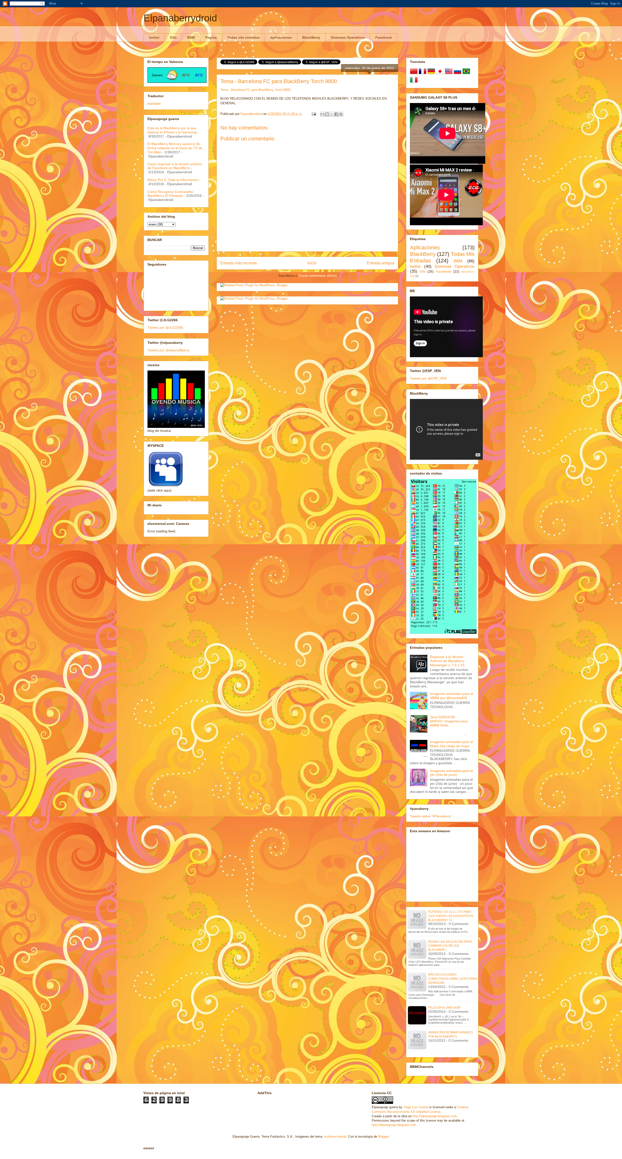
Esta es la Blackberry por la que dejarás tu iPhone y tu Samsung (172, 130)
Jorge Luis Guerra (415, 1107)
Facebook (383, 37)
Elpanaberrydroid (180, 18)
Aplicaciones (281, 37)
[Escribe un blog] (327, 114)
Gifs (173, 37)
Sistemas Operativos (348, 37)
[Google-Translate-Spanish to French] (422, 74)
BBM (191, 37)
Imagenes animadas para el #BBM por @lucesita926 (451, 696)
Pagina (211, 37)
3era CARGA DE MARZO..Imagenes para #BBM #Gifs (449, 721)
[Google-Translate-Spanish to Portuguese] (466, 74)
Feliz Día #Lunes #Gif (444, 1007)
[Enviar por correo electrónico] (322, 114)
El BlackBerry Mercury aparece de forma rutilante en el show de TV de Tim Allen (174, 148)
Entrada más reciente (238, 263)
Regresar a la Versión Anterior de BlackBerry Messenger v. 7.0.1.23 (447, 661)
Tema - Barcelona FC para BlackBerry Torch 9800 (255, 90)
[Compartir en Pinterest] (340, 114)
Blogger (383, 1136)
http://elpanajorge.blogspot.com (435, 1116)
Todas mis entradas (243, 37)
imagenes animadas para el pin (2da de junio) (451, 773)
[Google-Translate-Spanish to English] (449, 74)
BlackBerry (311, 37)
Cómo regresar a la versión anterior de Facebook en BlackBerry (174, 166)
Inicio (312, 263)
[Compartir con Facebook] (336, 114)
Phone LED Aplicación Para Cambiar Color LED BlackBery (450, 946)
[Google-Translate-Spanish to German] (431, 74)
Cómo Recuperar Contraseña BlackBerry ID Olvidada (170, 194)
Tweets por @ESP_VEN (428, 378)
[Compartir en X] (331, 114)
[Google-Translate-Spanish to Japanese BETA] (440, 74)
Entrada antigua (380, 263)
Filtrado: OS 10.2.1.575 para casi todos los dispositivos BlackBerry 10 (450, 916)
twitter (154, 37)
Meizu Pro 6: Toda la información (172, 180)
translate (154, 103)
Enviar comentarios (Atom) (318, 275)
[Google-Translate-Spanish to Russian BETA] (457, 74)
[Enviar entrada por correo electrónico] (313, 114)
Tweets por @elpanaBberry (168, 350)
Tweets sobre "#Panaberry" (431, 816)
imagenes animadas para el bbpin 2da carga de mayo (451, 744)
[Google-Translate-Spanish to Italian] (414, 82)
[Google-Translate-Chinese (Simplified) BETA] (414, 74)
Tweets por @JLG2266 (165, 327)
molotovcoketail (335, 1136)
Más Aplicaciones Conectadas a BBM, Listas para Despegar (452, 979)
